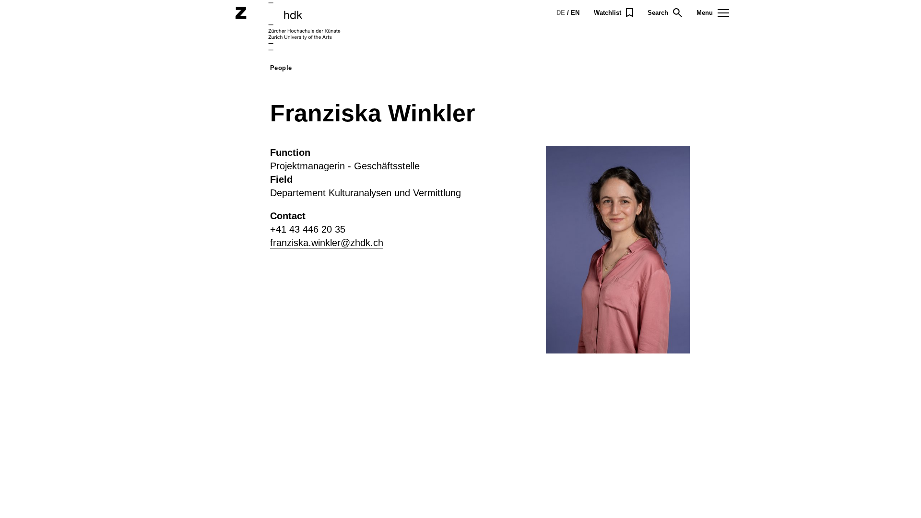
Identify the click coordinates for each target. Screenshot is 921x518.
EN (575, 12)
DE (560, 12)
